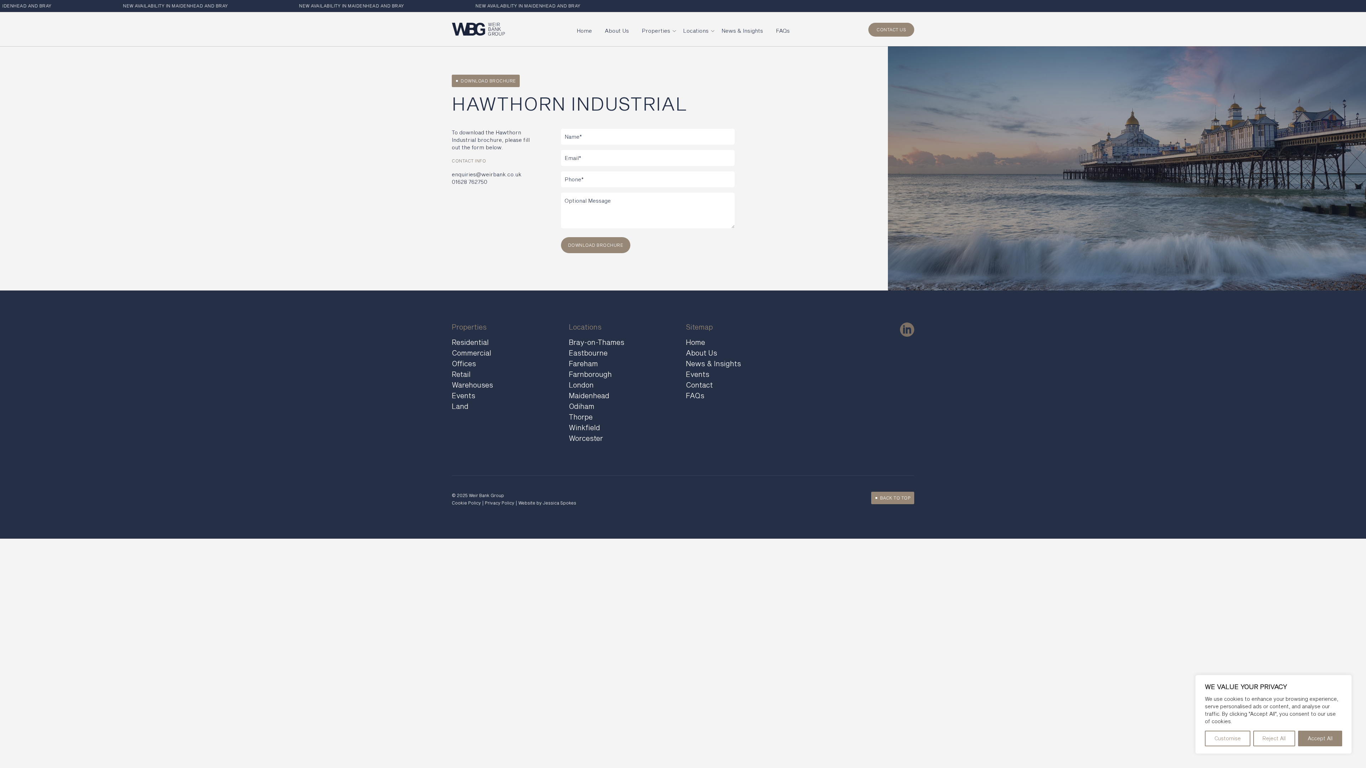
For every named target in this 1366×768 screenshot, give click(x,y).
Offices (464, 363)
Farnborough (590, 374)
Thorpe (581, 416)
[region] (1273, 714)
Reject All (1274, 738)
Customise (1227, 738)
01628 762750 (469, 181)
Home (584, 30)
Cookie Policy (466, 502)
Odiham (581, 406)
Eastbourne (588, 352)
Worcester (586, 438)
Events (463, 395)
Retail (461, 374)
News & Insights (742, 30)
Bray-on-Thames (596, 342)
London (581, 384)
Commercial (471, 352)
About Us (617, 30)
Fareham (583, 363)
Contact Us (891, 29)
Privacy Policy (499, 502)
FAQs (783, 30)
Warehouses (472, 384)
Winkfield (584, 427)
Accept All (1320, 738)
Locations (696, 30)
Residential (470, 342)
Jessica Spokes (559, 502)
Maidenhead (589, 395)
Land (460, 406)
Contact (699, 384)
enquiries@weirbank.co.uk (486, 174)
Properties (656, 30)
